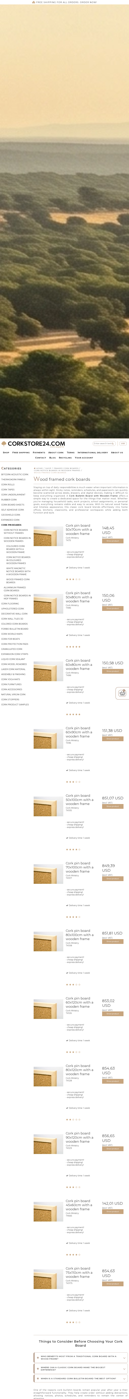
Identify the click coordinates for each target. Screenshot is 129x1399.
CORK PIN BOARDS (11, 525)
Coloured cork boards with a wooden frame (15, 549)
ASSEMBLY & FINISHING (13, 674)
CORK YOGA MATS (10, 679)
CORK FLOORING (10, 603)
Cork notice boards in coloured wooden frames (18, 560)
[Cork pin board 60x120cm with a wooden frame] (48, 1009)
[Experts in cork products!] (37, 444)
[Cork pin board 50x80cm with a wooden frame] (48, 604)
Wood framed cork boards (18, 581)
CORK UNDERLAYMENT (13, 494)
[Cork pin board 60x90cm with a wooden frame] (48, 739)
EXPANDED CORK (10, 520)
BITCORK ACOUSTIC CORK (14, 474)
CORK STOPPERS (10, 699)
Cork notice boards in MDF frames (17, 597)
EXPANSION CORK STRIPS (14, 654)
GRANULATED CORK (11, 649)
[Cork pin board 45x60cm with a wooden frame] (48, 1212)
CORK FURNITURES (11, 684)
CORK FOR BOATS (10, 639)
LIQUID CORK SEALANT (13, 659)
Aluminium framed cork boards (15, 589)
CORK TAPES (7, 489)
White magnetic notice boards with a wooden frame (18, 571)
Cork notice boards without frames (16, 531)
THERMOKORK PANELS (13, 479)
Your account (84, 457)
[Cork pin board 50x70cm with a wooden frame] (48, 536)
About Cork (56, 452)
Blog (52, 457)
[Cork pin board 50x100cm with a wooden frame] (48, 806)
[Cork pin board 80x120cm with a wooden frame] (48, 1076)
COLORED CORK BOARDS (14, 624)
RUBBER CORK (9, 500)
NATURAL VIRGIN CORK (13, 694)
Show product (113, 541)
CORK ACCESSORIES (11, 689)
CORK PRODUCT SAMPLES (15, 704)
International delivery (93, 452)
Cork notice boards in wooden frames (17, 539)
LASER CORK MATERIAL (13, 669)
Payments (39, 452)
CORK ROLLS (7, 484)
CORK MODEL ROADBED (14, 664)
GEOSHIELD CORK (10, 515)
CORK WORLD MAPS (12, 634)
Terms (71, 452)
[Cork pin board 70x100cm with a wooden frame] (48, 874)
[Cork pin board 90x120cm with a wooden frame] (48, 1144)
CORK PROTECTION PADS (14, 644)
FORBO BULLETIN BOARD (14, 629)
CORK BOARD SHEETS (12, 505)
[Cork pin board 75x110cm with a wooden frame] (48, 1279)
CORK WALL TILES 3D (12, 619)
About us (117, 452)
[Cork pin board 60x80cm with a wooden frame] (48, 671)
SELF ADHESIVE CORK (12, 510)
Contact (40, 457)
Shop (6, 452)
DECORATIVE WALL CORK (14, 614)
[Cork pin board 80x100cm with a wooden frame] (48, 941)
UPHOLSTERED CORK (12, 609)
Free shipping (21, 452)
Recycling (65, 457)
